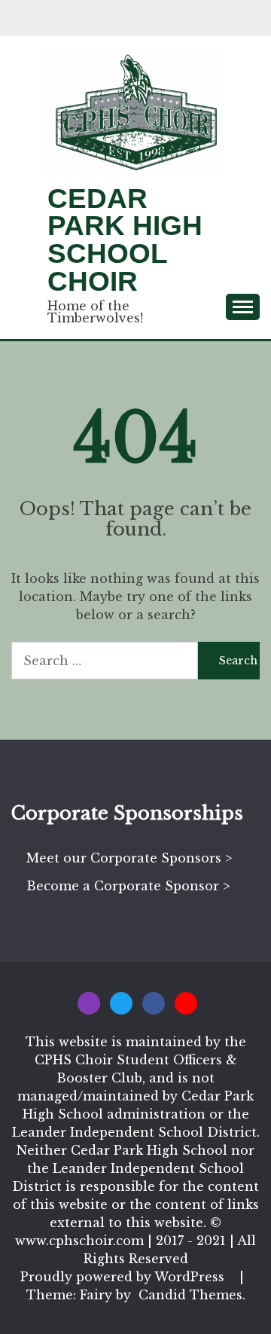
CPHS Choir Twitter (121, 1003)
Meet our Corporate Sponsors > (129, 857)
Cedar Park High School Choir (124, 240)
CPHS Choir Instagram (89, 1003)
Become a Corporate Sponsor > (128, 885)
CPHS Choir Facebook (153, 1003)
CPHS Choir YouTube (186, 1003)
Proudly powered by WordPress (124, 1276)
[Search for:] (104, 660)
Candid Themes (190, 1294)
